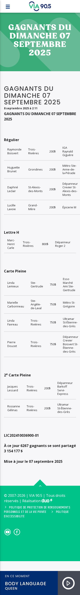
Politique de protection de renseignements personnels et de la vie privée (37, 509)
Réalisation (32, 500)
